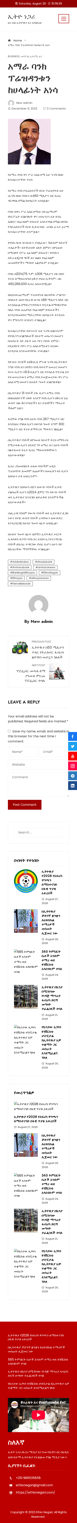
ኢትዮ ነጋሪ (21, 16)
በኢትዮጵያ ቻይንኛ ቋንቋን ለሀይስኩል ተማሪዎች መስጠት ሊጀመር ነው (51, 922)
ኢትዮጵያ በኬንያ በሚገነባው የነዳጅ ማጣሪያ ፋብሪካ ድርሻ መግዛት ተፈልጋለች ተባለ (52, 998)
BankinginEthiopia (23, 572)
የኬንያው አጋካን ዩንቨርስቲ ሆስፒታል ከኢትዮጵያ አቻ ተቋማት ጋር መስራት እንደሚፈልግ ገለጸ (51, 1042)
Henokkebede (21, 583)
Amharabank (20, 567)
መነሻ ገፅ (25, 56)
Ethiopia (17, 578)
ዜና (40, 56)
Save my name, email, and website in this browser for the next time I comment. (38, 736)
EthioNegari (50, 572)
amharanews (46, 567)
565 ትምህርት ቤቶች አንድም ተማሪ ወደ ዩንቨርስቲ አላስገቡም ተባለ (52, 960)
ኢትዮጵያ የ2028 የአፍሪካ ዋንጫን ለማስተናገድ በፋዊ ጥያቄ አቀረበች (52, 882)
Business (14, 56)
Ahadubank (44, 561)
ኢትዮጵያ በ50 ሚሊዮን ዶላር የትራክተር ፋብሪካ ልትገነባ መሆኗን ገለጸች (48, 649)
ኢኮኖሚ (34, 56)
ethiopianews (40, 578)
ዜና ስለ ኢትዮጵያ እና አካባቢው (25, 23)
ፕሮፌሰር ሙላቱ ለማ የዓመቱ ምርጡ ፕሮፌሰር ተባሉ (30, 673)
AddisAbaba (20, 561)
